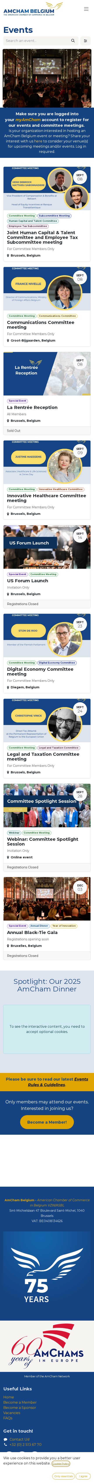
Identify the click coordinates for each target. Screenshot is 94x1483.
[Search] (73, 40)
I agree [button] (83, 1476)
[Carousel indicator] (39, 102)
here (38, 141)
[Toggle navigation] (86, 8)
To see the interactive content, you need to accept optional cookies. (47, 1029)
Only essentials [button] (63, 1476)
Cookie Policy (60, 1463)
